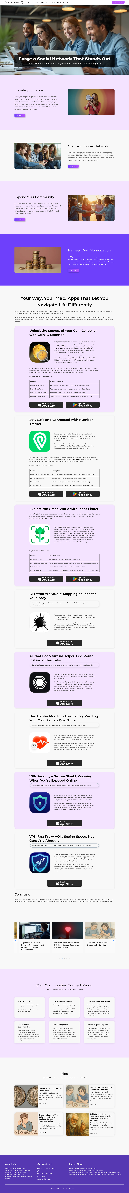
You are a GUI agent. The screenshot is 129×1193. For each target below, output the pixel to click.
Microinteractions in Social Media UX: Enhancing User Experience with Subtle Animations (63, 944)
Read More (42, 1104)
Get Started (118, 2)
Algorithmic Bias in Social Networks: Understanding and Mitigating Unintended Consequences (29, 946)
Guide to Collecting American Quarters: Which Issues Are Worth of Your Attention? (101, 1117)
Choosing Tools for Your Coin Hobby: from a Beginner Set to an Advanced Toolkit (48, 1118)
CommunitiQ (13, 2)
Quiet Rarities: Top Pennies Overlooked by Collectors (94, 943)
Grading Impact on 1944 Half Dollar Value (50, 1089)
